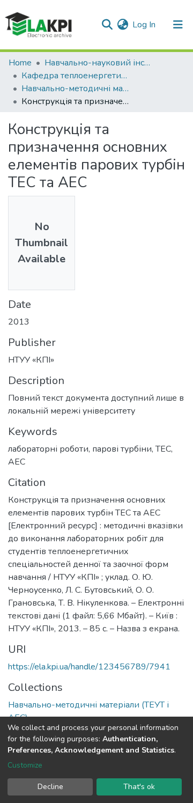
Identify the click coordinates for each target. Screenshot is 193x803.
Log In (144, 25)
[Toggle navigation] (178, 24)
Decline (50, 787)
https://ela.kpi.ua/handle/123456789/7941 (89, 667)
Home (20, 63)
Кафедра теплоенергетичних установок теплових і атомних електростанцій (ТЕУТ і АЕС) (75, 76)
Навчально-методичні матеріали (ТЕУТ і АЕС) (75, 88)
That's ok (139, 787)
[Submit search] (107, 24)
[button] (122, 24)
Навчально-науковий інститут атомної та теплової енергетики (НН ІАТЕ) (98, 63)
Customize (25, 765)
